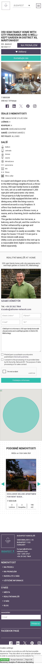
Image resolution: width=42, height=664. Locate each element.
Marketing (30, 662)
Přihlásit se (36, 624)
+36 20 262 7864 (13, 306)
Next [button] (38, 78)
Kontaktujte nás (21, 58)
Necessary (4, 662)
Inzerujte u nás (11, 576)
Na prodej (9, 567)
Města (7, 592)
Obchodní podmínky (21, 357)
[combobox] (21, 5)
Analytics (12, 662)
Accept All (4, 660)
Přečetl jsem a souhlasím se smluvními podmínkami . (18, 356)
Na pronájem (10, 572)
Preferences (21, 662)
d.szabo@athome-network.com (16, 309)
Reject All (28, 660)
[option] (21, 490)
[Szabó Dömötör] (21, 284)
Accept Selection (17, 660)
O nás (6, 601)
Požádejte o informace (21, 380)
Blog (6, 605)
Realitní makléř (11, 597)
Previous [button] (3, 78)
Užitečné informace (13, 580)
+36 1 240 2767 (23, 554)
